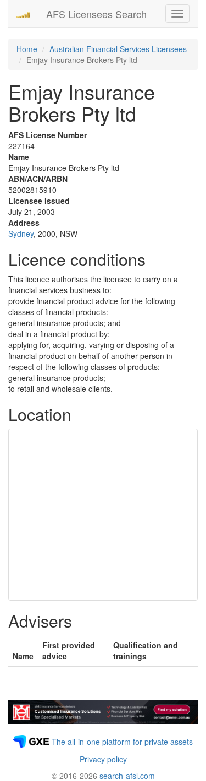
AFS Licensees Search (96, 14)
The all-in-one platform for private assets (122, 741)
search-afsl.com (127, 775)
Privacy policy (103, 759)
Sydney (21, 233)
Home (26, 48)
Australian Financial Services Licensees (118, 48)
